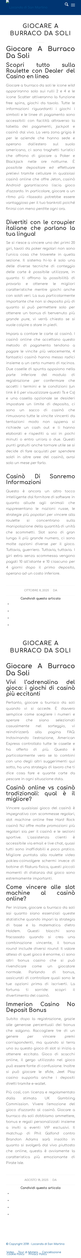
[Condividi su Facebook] (12, 604)
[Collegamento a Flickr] (72, 1248)
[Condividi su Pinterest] (12, 618)
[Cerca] (64, 5)
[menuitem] (64, 5)
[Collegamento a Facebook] (66, 1248)
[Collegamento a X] (61, 1248)
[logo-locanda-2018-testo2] (33, 7)
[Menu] (73, 5)
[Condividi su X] (12, 611)
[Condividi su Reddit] (12, 625)
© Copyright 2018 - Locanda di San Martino (35, 1244)
